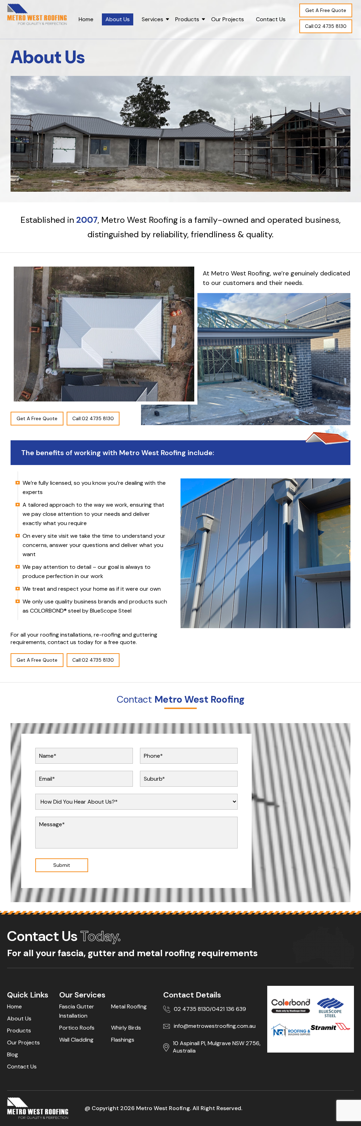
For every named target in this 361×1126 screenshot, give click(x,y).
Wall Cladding (76, 1039)
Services (152, 19)
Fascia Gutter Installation (76, 1011)
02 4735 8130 (192, 1009)
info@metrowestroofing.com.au (215, 1026)
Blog (12, 1054)
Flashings (122, 1039)
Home (86, 19)
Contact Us (271, 19)
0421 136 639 (229, 1009)
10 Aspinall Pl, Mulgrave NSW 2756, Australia (217, 1046)
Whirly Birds (126, 1027)
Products (187, 19)
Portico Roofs (76, 1027)
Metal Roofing (129, 1006)
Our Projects (227, 19)
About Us (117, 19)
